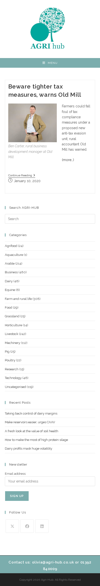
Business (11, 272)
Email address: (15, 473)
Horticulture (13, 325)
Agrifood (11, 246)
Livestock (11, 334)
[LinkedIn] (42, 526)
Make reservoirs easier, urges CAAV (30, 422)
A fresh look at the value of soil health (31, 431)
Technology (13, 378)
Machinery (12, 343)
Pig (7, 351)
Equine (10, 290)
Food (8, 307)
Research (11, 369)
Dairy (9, 281)
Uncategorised (15, 387)
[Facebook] (27, 526)
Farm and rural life (18, 299)
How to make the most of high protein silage (36, 440)
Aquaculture (14, 255)
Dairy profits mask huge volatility (28, 448)
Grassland (12, 316)
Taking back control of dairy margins (31, 413)
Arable (10, 263)
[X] (12, 526)
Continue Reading (21, 176)
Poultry (10, 360)
